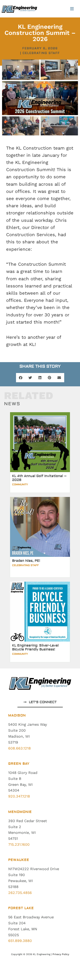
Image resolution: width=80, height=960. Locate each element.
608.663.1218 (19, 748)
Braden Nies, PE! (26, 561)
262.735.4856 (20, 892)
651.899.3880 (20, 940)
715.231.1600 (19, 844)
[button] (71, 8)
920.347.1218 (19, 796)
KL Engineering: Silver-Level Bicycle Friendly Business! (35, 647)
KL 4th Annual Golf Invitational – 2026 (39, 478)
